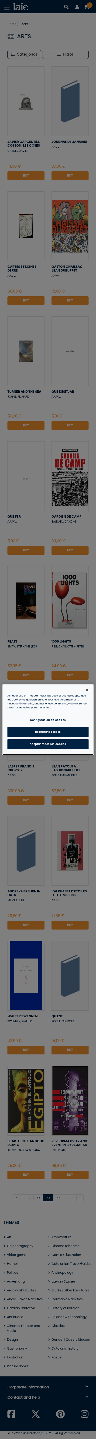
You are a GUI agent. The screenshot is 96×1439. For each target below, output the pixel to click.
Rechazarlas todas (48, 732)
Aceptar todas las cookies (48, 744)
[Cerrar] (87, 690)
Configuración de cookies (48, 720)
